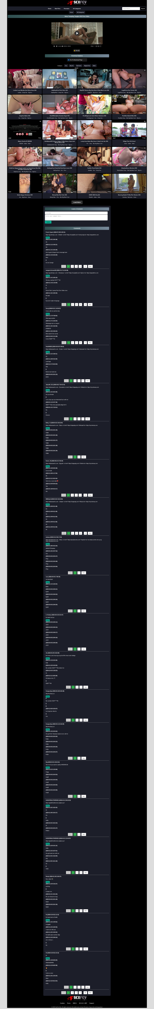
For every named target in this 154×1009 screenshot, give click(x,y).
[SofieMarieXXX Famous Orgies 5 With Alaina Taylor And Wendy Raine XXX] (46, 145)
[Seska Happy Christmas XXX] (18, 197)
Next (90, 266)
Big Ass (72, 65)
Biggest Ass (87, 65)
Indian (25, 143)
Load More (77, 202)
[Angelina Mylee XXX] (17, 118)
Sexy (91, 143)
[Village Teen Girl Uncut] (123, 143)
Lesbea (19, 92)
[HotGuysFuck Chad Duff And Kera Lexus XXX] (52, 170)
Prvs (65, 170)
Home (49, 8)
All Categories (77, 8)
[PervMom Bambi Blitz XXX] (117, 118)
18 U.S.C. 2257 (83, 1003)
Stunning (124, 197)
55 (85, 992)
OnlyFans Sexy (17, 171)
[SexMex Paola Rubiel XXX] (87, 170)
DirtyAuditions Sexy (121, 170)
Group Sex (24, 92)
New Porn (57, 8)
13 (85, 495)
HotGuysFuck (56, 170)
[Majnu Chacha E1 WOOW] (18, 143)
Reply (47, 237)
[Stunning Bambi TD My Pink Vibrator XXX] (121, 197)
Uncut (125, 143)
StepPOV (90, 92)
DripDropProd (54, 92)
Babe (94, 65)
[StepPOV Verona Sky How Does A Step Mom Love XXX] (86, 92)
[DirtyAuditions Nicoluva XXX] (116, 170)
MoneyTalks (53, 197)
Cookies (62, 1003)
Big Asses (78, 65)
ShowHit (91, 197)
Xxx (66, 65)
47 (85, 266)
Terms (69, 1003)
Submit (48, 222)
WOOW (21, 143)
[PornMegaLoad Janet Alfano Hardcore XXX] (85, 118)
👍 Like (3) (76, 50)
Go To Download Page (75, 60)
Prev (64, 266)
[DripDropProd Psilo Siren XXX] (50, 92)
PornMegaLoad (89, 118)
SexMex (90, 170)
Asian (100, 92)
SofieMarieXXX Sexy (52, 144)
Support (91, 1003)
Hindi (29, 143)
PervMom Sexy (121, 118)
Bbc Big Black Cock (131, 92)
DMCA (75, 1003)
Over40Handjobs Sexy (52, 118)
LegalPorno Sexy (122, 92)
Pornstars (66, 8)
